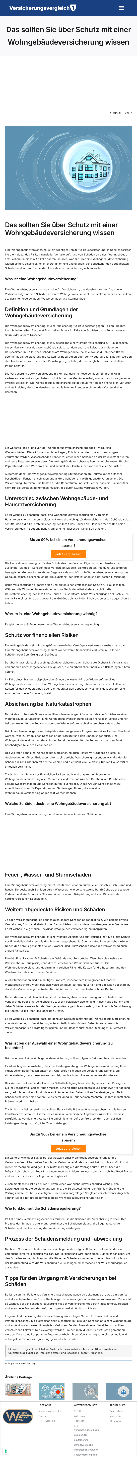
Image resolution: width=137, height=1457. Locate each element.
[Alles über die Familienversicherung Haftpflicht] (51, 1384)
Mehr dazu (97, 1352)
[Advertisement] (68, 81)
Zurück (117, 112)
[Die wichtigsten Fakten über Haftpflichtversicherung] (18, 1384)
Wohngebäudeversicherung (20, 1363)
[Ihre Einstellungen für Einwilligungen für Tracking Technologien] (6, 1451)
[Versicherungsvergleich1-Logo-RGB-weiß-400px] (42, 5)
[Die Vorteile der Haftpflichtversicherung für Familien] (85, 1384)
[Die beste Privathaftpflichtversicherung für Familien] (119, 1384)
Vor (127, 112)
